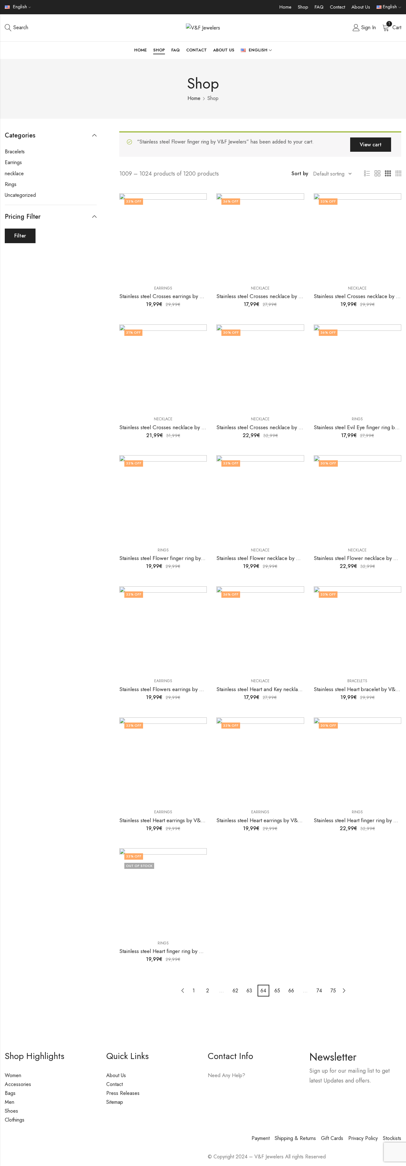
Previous (183, 990)
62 (235, 990)
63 (249, 990)
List (367, 174)
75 (333, 990)
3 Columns (388, 174)
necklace (260, 288)
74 (319, 990)
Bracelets (357, 681)
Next (344, 990)
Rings (357, 419)
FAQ (319, 6)
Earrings (163, 288)
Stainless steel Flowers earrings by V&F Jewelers (174, 689)
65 (277, 990)
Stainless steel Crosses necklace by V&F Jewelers (272, 296)
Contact (337, 6)
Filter (20, 235)
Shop (303, 6)
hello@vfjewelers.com (246, 1093)
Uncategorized (20, 195)
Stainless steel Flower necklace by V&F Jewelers (271, 558)
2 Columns (377, 174)
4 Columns (398, 174)
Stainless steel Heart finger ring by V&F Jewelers (174, 951)
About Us (360, 6)
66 (291, 990)
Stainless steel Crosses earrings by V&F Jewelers (174, 296)
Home (285, 6)
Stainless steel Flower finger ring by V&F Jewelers (176, 558)
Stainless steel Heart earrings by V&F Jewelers (171, 820)
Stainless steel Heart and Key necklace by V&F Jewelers (279, 689)
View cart (371, 144)
